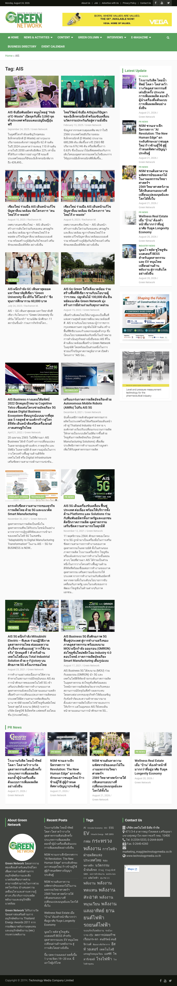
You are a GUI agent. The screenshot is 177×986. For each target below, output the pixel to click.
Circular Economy (95, 828)
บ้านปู (101, 870)
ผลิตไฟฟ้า (93, 877)
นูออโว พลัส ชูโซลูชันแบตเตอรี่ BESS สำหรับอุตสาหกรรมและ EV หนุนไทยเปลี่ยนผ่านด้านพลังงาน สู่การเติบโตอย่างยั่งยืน (153, 261)
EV (86, 833)
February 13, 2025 (73, 125)
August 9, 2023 (72, 219)
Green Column (88, 37)
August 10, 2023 (16, 219)
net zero (109, 834)
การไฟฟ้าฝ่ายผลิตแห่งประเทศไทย (100, 854)
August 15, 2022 (72, 310)
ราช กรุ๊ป (88, 935)
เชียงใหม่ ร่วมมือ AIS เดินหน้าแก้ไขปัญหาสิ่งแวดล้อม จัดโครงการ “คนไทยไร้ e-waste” (31, 210)
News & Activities (36, 37)
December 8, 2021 (73, 412)
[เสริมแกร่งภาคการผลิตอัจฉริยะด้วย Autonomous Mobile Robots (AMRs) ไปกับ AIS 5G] (88, 379)
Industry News (147, 246)
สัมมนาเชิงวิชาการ (101, 944)
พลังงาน (89, 883)
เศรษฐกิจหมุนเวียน (93, 953)
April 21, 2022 (15, 432)
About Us (85, 3)
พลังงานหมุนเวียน (98, 900)
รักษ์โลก (108, 931)
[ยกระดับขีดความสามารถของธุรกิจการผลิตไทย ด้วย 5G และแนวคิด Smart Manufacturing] (32, 485)
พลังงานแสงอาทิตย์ (100, 907)
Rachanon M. (34, 219)
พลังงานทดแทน (97, 887)
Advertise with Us (110, 3)
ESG (111, 827)
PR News (13, 103)
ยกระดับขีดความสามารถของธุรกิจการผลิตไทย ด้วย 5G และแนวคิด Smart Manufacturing (31, 510)
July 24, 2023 (15, 305)
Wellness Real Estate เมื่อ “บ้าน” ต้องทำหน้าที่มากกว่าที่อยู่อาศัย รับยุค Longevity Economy (154, 224)
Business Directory (22, 46)
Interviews (115, 37)
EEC (105, 828)
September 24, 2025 (18, 129)
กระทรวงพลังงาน (97, 844)
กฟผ (86, 841)
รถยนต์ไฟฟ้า (96, 925)
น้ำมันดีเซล (90, 869)
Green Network (39, 129)
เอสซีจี (107, 953)
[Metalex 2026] (145, 353)
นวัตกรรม (102, 865)
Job (96, 3)
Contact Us (145, 3)
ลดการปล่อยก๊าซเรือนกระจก (99, 937)
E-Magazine (139, 37)
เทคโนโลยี (107, 949)
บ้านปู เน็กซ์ (110, 870)
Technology (71, 390)
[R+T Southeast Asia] (117, 14)
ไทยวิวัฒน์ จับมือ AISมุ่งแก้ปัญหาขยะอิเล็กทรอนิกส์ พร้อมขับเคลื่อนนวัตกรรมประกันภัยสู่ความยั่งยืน (86, 116)
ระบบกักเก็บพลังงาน (93, 930)
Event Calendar (53, 46)
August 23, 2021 (16, 669)
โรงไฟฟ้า (104, 959)
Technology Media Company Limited (51, 980)
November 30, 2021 (18, 518)
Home (14, 37)
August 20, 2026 (147, 236)
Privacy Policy (129, 3)
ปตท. (85, 874)
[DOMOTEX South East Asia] (145, 296)
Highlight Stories (18, 497)
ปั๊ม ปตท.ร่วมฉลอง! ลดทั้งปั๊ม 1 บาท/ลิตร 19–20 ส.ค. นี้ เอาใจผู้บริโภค (60, 959)
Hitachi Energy (97, 834)
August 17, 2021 (72, 665)
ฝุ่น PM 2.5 (104, 878)
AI (84, 827)
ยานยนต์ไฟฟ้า (98, 914)
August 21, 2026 (147, 112)
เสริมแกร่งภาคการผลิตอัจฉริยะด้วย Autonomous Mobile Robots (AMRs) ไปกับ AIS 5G (88, 403)
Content (64, 37)
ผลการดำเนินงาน (97, 874)
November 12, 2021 (74, 531)
